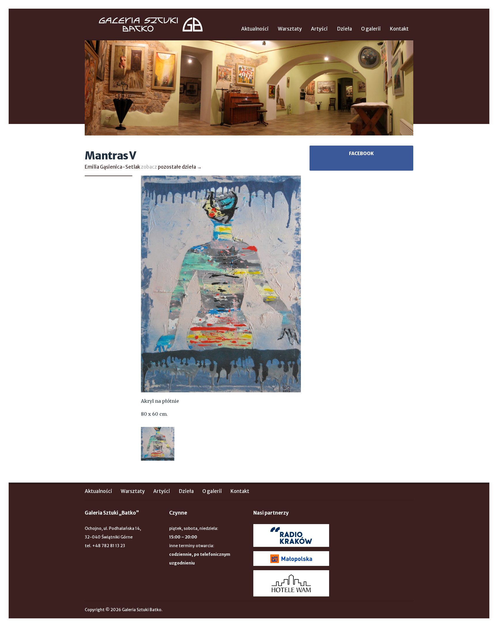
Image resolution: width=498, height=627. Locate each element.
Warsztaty (290, 29)
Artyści (319, 29)
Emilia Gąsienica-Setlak (112, 167)
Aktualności (255, 29)
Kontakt (399, 29)
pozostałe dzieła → (180, 167)
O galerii (371, 29)
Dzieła (344, 29)
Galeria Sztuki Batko (151, 24)
